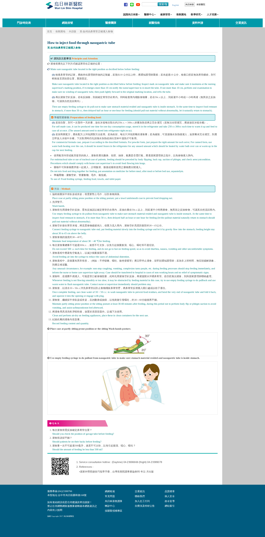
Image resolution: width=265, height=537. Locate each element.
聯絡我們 (140, 496)
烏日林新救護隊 (113, 501)
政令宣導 (170, 501)
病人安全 (170, 496)
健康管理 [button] (165, 14)
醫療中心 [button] (149, 14)
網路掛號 (67, 22)
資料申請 (197, 22)
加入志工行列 (142, 501)
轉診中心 (110, 506)
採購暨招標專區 (113, 511)
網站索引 (170, 506)
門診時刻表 (24, 22)
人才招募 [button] (212, 14)
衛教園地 (181, 14)
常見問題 (110, 496)
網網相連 (110, 491)
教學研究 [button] (196, 14)
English (175, 5)
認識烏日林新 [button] (130, 14)
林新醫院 (201, 4)
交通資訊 (241, 22)
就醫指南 (154, 22)
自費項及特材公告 (145, 506)
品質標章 (170, 491)
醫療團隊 (111, 22)
